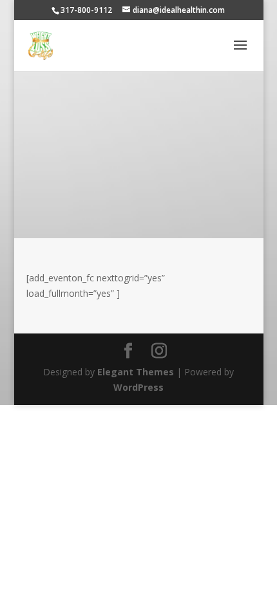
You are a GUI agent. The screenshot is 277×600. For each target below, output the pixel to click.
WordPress (138, 387)
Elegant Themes (135, 372)
